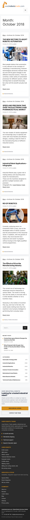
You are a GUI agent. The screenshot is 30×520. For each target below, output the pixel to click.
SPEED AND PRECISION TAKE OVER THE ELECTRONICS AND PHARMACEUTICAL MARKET (15, 107)
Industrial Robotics (8, 93)
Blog (4, 35)
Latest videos (5, 494)
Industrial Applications (9, 363)
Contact (4, 498)
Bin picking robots (6, 468)
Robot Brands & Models (9, 376)
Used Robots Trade (19, 185)
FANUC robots (5, 454)
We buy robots (5, 482)
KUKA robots (5, 450)
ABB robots (4, 452)
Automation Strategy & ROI (10, 359)
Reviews (4, 491)
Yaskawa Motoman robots (8, 456)
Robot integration (6, 480)
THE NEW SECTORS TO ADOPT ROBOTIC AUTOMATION (15, 40)
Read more (6, 89)
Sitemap (4, 500)
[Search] (25, 328)
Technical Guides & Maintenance (11, 380)
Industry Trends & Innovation (11, 319)
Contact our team (15, 413)
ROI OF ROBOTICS (10, 203)
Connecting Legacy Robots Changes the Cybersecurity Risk (15, 339)
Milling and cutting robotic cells (10, 466)
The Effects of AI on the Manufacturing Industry (12, 264)
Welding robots (5, 463)
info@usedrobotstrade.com (18, 514)
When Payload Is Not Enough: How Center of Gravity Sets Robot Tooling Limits (14, 346)
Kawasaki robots (6, 459)
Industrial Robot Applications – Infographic (15, 164)
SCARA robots (5, 461)
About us (4, 489)
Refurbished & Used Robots (10, 373)
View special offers (15, 408)
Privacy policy (5, 503)
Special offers (5, 478)
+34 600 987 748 (7, 514)
